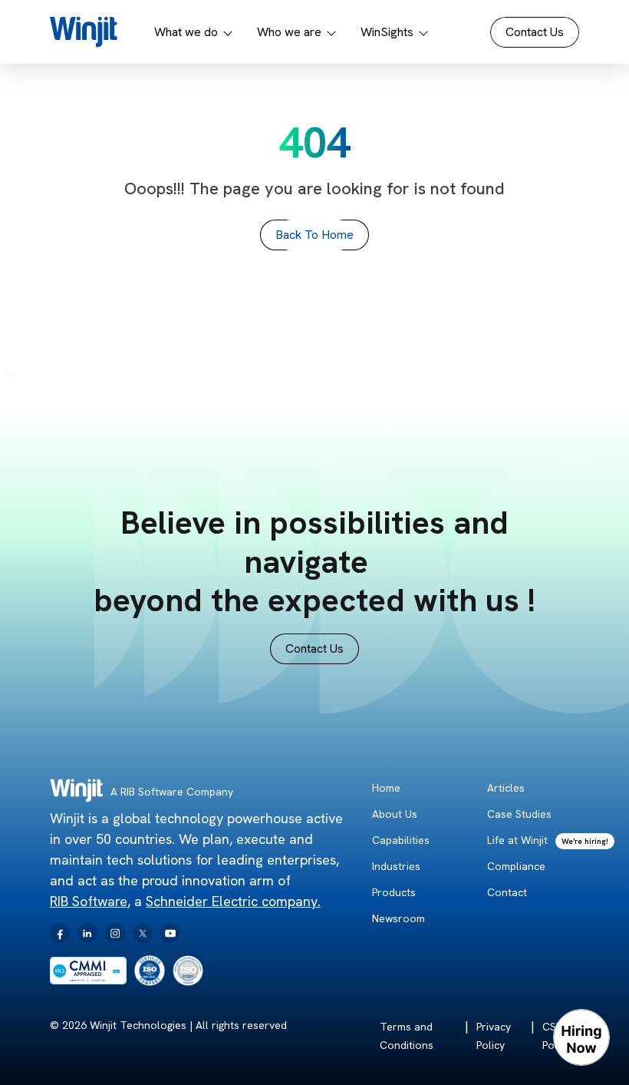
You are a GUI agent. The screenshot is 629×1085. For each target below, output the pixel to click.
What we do (186, 32)
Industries (396, 866)
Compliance (516, 866)
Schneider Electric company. (233, 901)
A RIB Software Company (171, 792)
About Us (394, 814)
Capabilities (401, 840)
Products (394, 892)
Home (386, 788)
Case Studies (519, 814)
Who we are (289, 32)
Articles (506, 788)
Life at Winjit (517, 840)
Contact (507, 892)
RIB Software (88, 901)
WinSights (387, 32)
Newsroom (398, 918)
